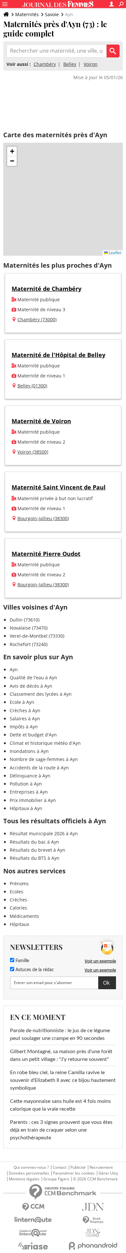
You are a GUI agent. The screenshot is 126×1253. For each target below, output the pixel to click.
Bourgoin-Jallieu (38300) (43, 518)
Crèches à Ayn (25, 710)
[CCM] (33, 1207)
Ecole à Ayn (22, 702)
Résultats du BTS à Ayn (34, 858)
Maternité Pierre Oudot (46, 554)
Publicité (78, 1167)
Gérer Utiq (108, 1173)
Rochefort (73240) (28, 644)
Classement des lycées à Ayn (41, 694)
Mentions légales (24, 1179)
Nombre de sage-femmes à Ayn (44, 759)
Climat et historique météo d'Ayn (45, 743)
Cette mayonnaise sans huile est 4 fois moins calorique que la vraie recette (60, 1105)
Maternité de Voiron (41, 421)
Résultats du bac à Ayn (34, 842)
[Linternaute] (33, 1220)
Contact (60, 1167)
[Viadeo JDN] (93, 1233)
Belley (69, 64)
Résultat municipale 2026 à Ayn (44, 833)
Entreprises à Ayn (29, 792)
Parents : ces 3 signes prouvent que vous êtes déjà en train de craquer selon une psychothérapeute (61, 1130)
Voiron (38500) (32, 452)
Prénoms (19, 883)
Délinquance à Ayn (30, 776)
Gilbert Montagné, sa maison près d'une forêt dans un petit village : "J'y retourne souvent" (61, 1055)
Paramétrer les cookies (74, 1173)
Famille (21, 961)
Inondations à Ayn (29, 751)
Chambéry (45, 64)
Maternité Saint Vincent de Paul (59, 487)
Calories (18, 908)
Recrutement (101, 1167)
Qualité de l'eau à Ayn (33, 677)
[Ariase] (33, 1245)
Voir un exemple (100, 961)
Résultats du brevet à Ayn (37, 850)
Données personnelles (29, 1173)
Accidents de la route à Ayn (39, 768)
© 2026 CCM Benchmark (95, 1179)
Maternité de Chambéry (46, 289)
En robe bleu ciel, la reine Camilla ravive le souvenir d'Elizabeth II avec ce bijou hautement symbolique (63, 1080)
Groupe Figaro (56, 1179)
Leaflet (114, 252)
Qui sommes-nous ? (31, 1167)
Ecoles (16, 891)
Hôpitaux (19, 924)
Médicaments (24, 916)
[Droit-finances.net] (93, 1220)
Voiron (91, 64)
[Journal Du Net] (93, 1207)
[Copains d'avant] (33, 1233)
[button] (12, 151)
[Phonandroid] (93, 1246)
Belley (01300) (32, 386)
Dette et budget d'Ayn (33, 735)
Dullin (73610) (24, 620)
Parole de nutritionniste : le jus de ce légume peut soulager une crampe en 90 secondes (60, 1034)
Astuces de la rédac (34, 970)
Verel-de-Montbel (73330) (37, 636)
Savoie (52, 14)
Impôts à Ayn (24, 727)
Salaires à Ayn (25, 718)
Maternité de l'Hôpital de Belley (58, 355)
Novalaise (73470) (28, 628)
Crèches (18, 900)
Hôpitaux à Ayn (26, 808)
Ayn (14, 669)
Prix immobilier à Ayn (33, 800)
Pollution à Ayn (26, 784)
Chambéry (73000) (37, 319)
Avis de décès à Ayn (31, 686)
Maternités (27, 14)
